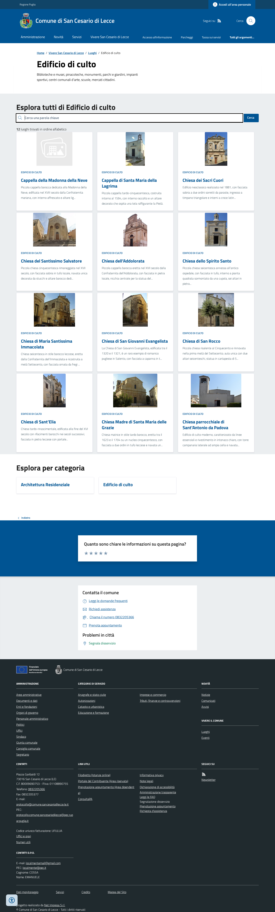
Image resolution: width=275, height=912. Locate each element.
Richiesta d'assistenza (153, 811)
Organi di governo (27, 712)
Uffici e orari (23, 836)
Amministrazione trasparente (158, 792)
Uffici (19, 730)
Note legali (146, 781)
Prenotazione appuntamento (157, 806)
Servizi (77, 36)
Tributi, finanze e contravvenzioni (160, 700)
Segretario (22, 754)
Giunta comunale (26, 742)
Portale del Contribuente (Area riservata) (103, 781)
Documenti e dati (26, 700)
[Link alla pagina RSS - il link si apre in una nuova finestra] (219, 20)
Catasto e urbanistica (91, 706)
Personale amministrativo (32, 718)
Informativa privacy (152, 775)
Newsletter (208, 779)
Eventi (205, 737)
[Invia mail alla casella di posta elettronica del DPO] (43, 863)
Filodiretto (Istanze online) (94, 775)
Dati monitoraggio (27, 892)
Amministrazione (33, 36)
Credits (86, 892)
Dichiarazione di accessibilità (157, 787)
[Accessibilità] (12, 900)
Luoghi (92, 53)
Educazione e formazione (93, 712)
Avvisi (205, 706)
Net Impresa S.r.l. (54, 905)
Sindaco (21, 736)
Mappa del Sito (117, 892)
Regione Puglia (28, 4)
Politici (20, 724)
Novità (58, 36)
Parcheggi (187, 37)
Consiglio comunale (28, 748)
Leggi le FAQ (147, 797)
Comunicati (208, 700)
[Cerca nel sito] (249, 20)
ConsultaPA (85, 799)
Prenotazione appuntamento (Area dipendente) (106, 790)
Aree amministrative (29, 694)
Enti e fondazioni (26, 706)
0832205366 (36, 789)
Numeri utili (23, 842)
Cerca (250, 117)
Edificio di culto (31, 172)
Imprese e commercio (153, 694)
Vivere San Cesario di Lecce (110, 36)
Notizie (205, 694)
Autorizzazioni (86, 700)
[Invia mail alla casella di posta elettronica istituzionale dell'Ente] (42, 804)
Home (40, 53)
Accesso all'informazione (157, 37)
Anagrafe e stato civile (92, 694)
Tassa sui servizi (211, 37)
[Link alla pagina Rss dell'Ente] (203, 774)
